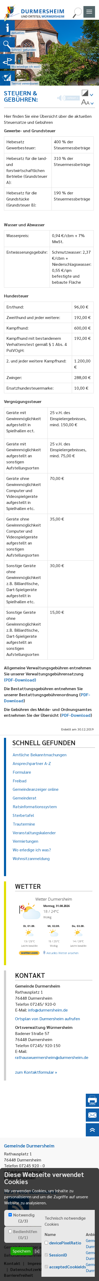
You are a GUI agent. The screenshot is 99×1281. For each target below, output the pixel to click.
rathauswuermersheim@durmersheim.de (51, 1057)
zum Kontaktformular (34, 1072)
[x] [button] (37, 1251)
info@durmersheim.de (48, 1010)
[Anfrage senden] (92, 1120)
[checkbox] (10, 1214)
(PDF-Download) (20, 680)
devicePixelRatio (65, 1242)
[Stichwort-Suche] (77, 16)
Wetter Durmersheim (53, 899)
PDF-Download (76, 715)
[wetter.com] (29, 954)
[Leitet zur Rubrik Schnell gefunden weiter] (7, 44)
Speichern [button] (22, 1251)
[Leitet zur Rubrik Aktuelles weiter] (7, 27)
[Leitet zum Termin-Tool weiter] (7, 78)
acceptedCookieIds (67, 1266)
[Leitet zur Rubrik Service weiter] (7, 61)
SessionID (58, 1255)
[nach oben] (92, 1134)
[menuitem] (87, 94)
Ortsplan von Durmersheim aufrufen (47, 1018)
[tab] (22, 1218)
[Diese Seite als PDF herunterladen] (92, 1105)
